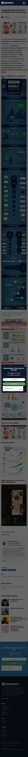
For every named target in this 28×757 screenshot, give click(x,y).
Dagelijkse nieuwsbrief (14, 373)
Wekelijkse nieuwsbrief (14, 375)
